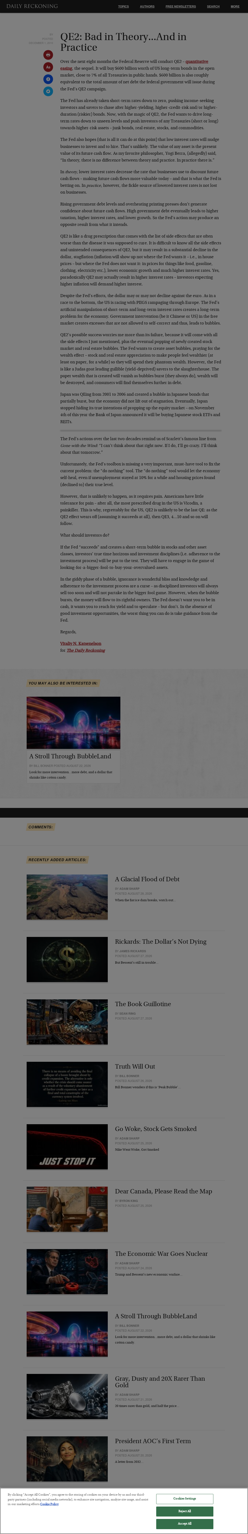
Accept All (184, 1523)
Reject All (184, 1511)
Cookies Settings (184, 1498)
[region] (124, 1511)
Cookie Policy (49, 1504)
